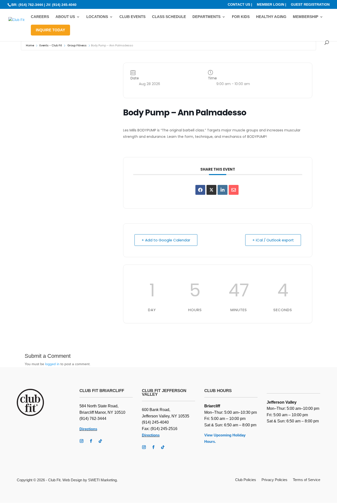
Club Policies (245, 480)
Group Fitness (77, 45)
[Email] (234, 190)
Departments (206, 17)
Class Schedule (169, 17)
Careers (40, 17)
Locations (97, 17)
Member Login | (271, 4)
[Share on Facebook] (200, 190)
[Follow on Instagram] (81, 441)
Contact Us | (240, 4)
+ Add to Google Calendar (166, 240)
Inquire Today (50, 30)
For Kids (241, 17)
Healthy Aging (271, 17)
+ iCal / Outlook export (273, 240)
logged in (52, 364)
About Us (65, 17)
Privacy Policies (274, 480)
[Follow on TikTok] (100, 441)
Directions (88, 429)
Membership (305, 17)
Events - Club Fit (50, 45)
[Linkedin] (222, 190)
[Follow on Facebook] (91, 441)
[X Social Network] (211, 190)
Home (30, 45)
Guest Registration (310, 4)
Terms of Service (306, 480)
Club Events (132, 17)
